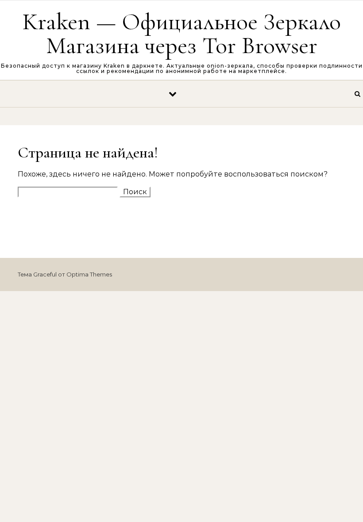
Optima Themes (89, 274)
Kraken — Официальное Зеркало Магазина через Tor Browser (181, 33)
